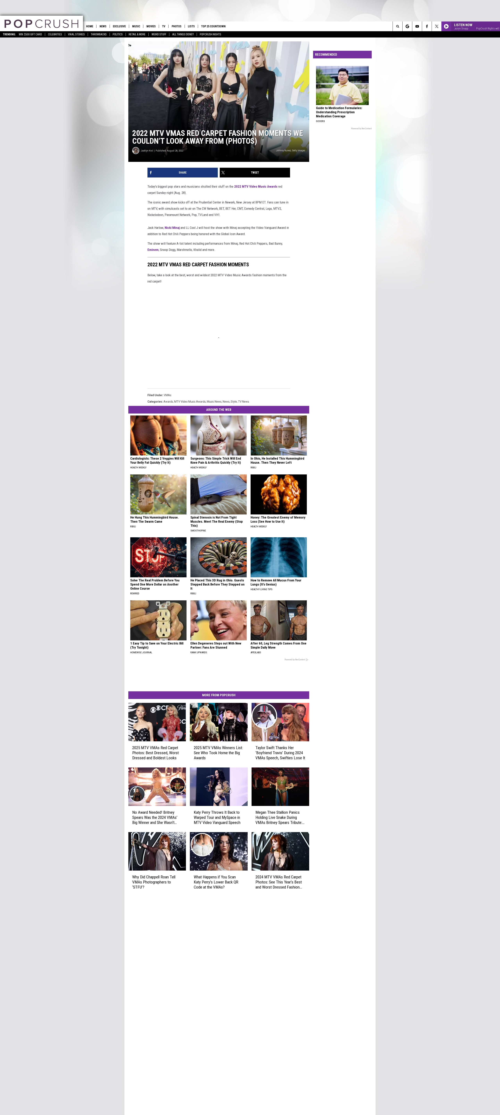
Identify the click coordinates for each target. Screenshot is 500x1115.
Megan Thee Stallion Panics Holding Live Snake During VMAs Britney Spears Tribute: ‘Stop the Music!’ (278, 817)
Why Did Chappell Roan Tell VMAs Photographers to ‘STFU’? (153, 882)
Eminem (153, 250)
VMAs (167, 395)
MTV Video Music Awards (190, 401)
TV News (243, 401)
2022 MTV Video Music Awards (255, 186)
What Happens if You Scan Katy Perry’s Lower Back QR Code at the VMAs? (216, 882)
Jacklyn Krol (147, 150)
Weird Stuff (159, 34)
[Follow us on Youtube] (417, 26)
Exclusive (119, 26)
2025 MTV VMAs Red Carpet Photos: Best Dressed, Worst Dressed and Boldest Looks (155, 752)
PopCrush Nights (210, 34)
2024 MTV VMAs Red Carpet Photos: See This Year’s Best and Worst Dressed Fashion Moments (278, 882)
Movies (151, 26)
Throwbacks (99, 34)
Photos (176, 26)
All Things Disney (183, 34)
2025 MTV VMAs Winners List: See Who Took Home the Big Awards (218, 752)
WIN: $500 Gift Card (30, 34)
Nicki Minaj (172, 228)
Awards (168, 401)
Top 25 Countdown (213, 26)
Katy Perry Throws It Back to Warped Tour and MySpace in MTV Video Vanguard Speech (217, 817)
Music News (214, 401)
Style (234, 401)
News (103, 26)
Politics (118, 34)
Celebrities (55, 34)
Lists (191, 26)
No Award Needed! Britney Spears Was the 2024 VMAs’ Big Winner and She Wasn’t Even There (154, 817)
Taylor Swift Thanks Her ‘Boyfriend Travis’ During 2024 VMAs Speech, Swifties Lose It (280, 752)
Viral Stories (76, 34)
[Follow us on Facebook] (427, 26)
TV (163, 26)
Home (89, 26)
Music (136, 26)
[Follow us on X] (436, 26)
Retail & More (137, 34)
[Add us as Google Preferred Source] (407, 26)
